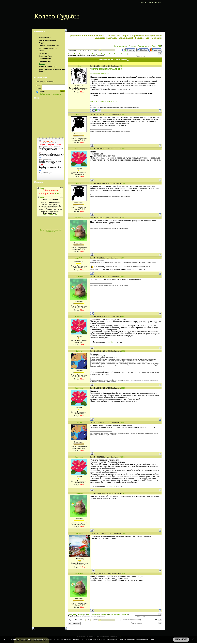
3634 (122, 218)
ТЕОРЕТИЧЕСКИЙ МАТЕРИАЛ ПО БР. (106, 69)
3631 (122, 114)
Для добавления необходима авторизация (50, 231)
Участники (132, 46)
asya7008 (78, 258)
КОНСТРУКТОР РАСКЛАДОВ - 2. (103, 101)
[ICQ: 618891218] (97, 110)
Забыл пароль (45, 94)
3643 (124, 533)
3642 (123, 493)
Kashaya (79, 351)
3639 (123, 388)
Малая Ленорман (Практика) (118, 54)
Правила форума (144, 46)
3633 (123, 183)
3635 (122, 258)
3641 (122, 457)
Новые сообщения (120, 46)
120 (94, 50)
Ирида (78, 114)
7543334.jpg (111, 486)
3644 (123, 573)
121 (97, 50)
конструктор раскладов (99, 73)
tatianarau (79, 218)
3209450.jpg (111, 342)
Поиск (154, 46)
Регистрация (152, 2)
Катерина (78, 149)
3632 (122, 149)
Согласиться (181, 639)
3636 (122, 276)
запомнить (43, 91)
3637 (123, 316)
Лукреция (79, 533)
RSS (159, 46)
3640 (122, 422)
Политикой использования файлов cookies (136, 639)
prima (79, 66)
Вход (159, 2)
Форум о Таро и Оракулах (77, 54)
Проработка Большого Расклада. (79, 55)
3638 (123, 351)
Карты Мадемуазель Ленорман (97, 54)
